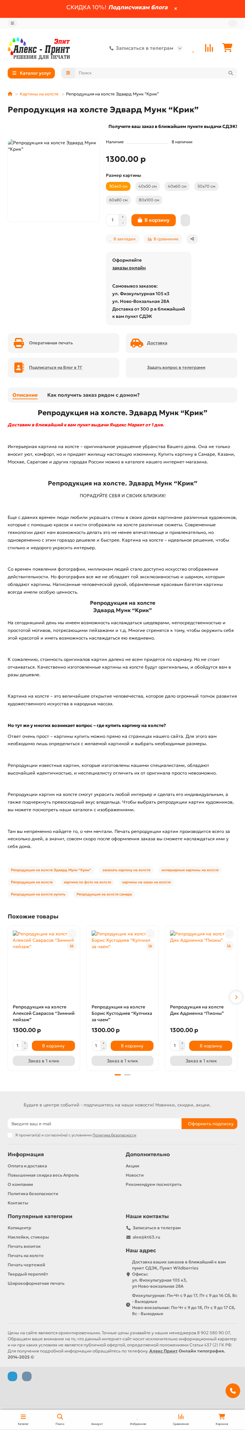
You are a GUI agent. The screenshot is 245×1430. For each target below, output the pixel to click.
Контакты (18, 1203)
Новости (135, 1175)
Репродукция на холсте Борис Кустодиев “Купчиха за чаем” (122, 1013)
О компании (20, 1184)
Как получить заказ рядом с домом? (93, 395)
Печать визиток (24, 1246)
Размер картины (123, 175)
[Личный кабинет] (232, 23)
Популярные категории (40, 1216)
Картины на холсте (39, 94)
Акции (132, 1166)
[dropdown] (12, 23)
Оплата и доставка (27, 1166)
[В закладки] (72, 934)
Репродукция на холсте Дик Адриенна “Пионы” (197, 1010)
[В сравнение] (72, 946)
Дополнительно (148, 1154)
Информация (26, 1154)
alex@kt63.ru (146, 1237)
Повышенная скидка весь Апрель (43, 1175)
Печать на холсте (26, 1255)
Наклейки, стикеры (28, 1237)
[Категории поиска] (68, 73)
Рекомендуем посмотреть (154, 1184)
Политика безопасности (33, 1193)
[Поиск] (230, 73)
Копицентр (19, 1228)
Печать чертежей (26, 1265)
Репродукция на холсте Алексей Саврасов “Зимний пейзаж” (44, 1013)
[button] (9, 997)
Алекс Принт (163, 1351)
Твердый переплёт (28, 1274)
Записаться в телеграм (144, 48)
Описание (25, 395)
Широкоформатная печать (36, 1283)
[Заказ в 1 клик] (185, 220)
